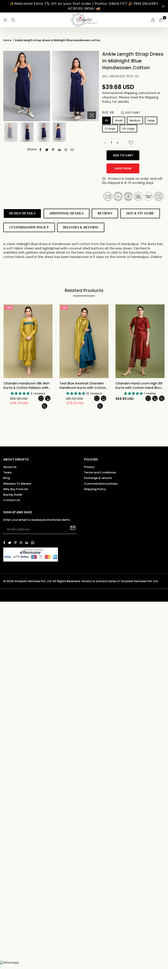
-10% (9, 307)
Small (118, 120)
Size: (121, 112)
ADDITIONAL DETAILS (66, 213)
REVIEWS (105, 213)
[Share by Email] (72, 149)
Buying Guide (12, 495)
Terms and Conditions (100, 472)
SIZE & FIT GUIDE (140, 213)
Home (7, 40)
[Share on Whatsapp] (66, 149)
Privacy (89, 467)
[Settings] (153, 20)
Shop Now (122, 168)
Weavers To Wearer (17, 484)
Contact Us (11, 500)
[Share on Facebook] (40, 149)
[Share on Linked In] (59, 149)
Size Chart (132, 112)
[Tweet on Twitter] (47, 149)
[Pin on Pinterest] (53, 149)
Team (7, 472)
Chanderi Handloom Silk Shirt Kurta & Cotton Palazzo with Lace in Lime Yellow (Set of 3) (27, 385)
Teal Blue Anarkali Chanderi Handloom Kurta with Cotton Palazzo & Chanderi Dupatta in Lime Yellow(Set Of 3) (84, 385)
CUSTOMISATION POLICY (29, 227)
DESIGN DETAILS (22, 213)
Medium (135, 120)
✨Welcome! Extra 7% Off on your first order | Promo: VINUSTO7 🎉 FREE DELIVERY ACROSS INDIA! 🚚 (84, 6)
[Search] (13, 20)
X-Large (110, 128)
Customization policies (100, 484)
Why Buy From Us (15, 489)
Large (151, 120)
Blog (6, 478)
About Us (9, 467)
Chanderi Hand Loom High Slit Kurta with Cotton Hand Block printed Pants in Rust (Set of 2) (140, 385)
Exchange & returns (98, 478)
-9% (64, 307)
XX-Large (128, 128)
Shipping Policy (95, 489)
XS (106, 120)
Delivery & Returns (80, 227)
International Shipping (120, 93)
